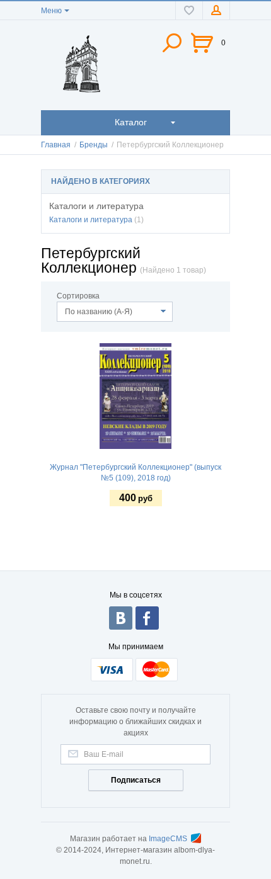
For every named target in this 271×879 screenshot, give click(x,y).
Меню (51, 10)
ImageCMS (168, 838)
